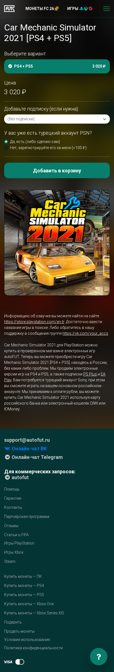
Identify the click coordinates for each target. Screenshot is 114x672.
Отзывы (11, 525)
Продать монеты (19, 631)
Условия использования (27, 639)
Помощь (12, 489)
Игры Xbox (14, 552)
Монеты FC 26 (40, 8)
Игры (73, 8)
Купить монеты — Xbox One (29, 604)
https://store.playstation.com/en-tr (34, 322)
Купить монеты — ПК (23, 576)
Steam (9, 561)
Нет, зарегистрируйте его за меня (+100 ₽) (48, 147)
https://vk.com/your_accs (85, 333)
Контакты (13, 507)
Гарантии (12, 498)
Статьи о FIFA (16, 535)
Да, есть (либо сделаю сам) (35, 141)
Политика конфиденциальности (33, 648)
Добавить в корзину (57, 170)
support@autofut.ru (27, 440)
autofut (20, 477)
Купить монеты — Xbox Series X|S (34, 613)
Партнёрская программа (26, 516)
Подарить (13, 622)
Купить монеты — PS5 (24, 594)
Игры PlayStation (19, 543)
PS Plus (90, 374)
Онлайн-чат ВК (29, 448)
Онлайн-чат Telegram (37, 457)
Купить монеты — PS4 (24, 585)
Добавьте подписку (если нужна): (41, 109)
